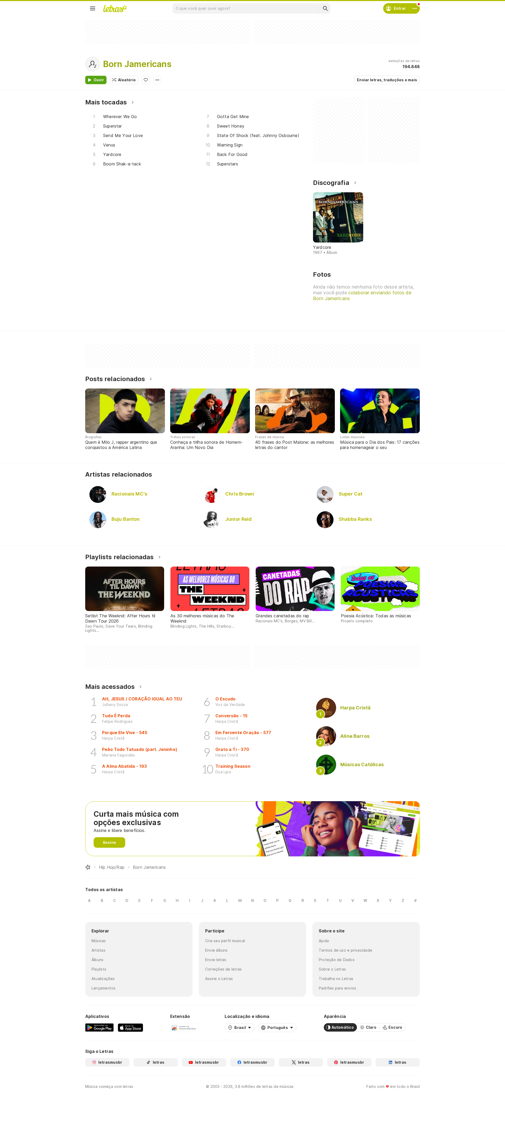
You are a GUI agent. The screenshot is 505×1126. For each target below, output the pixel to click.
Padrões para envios (337, 988)
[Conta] (414, 8)
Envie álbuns (216, 950)
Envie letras (215, 959)
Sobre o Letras (332, 969)
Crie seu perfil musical (225, 940)
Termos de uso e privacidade (345, 950)
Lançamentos (103, 988)
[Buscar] (325, 8)
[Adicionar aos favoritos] (146, 80)
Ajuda (324, 940)
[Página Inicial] (87, 867)
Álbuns (97, 959)
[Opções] (157, 80)
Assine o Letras (219, 978)
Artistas (98, 950)
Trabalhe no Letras (336, 978)
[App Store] (130, 1027)
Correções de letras (223, 969)
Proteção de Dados (337, 959)
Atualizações (103, 978)
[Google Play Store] (99, 1027)
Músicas (99, 940)
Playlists (99, 969)
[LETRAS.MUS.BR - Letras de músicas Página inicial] (115, 8)
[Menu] (92, 8)
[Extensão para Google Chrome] (184, 1027)
